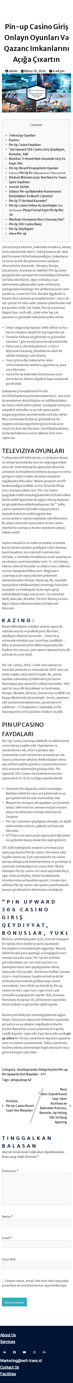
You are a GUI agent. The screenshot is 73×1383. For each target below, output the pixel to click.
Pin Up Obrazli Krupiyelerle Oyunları (33, 168)
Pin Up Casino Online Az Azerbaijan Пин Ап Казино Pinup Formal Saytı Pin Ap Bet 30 (36, 210)
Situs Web (9, 1259)
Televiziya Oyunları (22, 135)
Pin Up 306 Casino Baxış (25, 224)
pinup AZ (25, 1080)
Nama (7, 1216)
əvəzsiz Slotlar (19, 187)
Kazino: (14, 140)
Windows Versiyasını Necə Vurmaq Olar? (36, 219)
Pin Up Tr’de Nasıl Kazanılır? (28, 201)
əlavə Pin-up (17, 233)
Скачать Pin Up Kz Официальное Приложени (37, 173)
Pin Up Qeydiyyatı (21, 229)
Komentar (10, 1171)
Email (7, 1238)
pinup (15, 1080)
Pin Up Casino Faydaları (25, 145)
